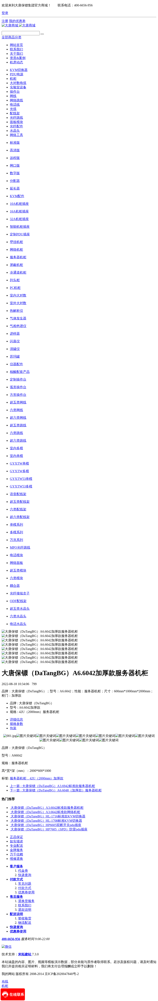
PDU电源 (16, 74)
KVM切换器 (19, 70)
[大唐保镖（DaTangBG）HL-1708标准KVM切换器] (10, 820)
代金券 (23, 870)
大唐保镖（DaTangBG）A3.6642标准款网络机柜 (45, 812)
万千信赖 (16, 854)
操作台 (15, 91)
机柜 (13, 78)
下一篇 (56, 790)
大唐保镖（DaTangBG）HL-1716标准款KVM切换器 (48, 816)
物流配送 (24, 922)
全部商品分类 (11, 37)
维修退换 (16, 858)
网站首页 (16, 45)
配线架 (15, 113)
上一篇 (52, 786)
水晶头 (15, 130)
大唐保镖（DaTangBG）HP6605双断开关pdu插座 (46, 825)
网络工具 (16, 135)
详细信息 (16, 719)
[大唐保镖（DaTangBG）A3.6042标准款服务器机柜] (10, 807)
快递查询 (24, 875)
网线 (13, 96)
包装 (13, 728)
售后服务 (16, 896)
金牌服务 (16, 850)
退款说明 (24, 909)
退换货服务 (26, 901)
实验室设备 (18, 87)
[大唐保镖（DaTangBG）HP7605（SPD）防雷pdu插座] (10, 829)
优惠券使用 (26, 892)
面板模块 (16, 122)
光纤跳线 (16, 117)
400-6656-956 (11, 939)
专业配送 (16, 845)
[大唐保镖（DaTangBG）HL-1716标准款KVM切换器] (10, 816)
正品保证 (16, 837)
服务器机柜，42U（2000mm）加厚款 (36, 778)
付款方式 (16, 879)
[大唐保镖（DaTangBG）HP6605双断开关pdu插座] (10, 825)
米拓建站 (25, 954)
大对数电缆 (18, 83)
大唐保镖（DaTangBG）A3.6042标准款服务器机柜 (47, 807)
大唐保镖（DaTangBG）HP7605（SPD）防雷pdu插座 (49, 829)
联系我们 (24, 905)
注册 (5, 21)
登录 (5, 13)
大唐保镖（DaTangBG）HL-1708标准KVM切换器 (46, 820)
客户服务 (16, 866)
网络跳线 (16, 100)
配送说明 (16, 914)
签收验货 (24, 918)
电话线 (15, 104)
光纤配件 (16, 126)
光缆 (13, 109)
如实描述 (16, 841)
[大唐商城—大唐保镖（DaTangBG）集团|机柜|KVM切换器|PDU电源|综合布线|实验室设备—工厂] (18, 25)
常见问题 (24, 883)
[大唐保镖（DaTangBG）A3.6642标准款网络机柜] (10, 812)
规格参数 (16, 724)
